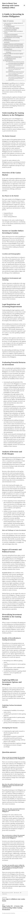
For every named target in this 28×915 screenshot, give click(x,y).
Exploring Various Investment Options (14, 57)
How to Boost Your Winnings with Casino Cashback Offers (10, 5)
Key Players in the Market (11, 29)
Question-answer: (9, 60)
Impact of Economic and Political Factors (13, 45)
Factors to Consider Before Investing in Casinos (13, 32)
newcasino (17, 892)
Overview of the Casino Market (11, 28)
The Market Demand (10, 26)
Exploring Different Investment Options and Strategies (13, 54)
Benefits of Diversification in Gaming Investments (13, 51)
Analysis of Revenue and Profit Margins (13, 44)
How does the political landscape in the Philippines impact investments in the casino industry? (15, 65)
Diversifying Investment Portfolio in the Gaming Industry (13, 48)
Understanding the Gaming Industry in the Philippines (13, 24)
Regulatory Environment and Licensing (14, 36)
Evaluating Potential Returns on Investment (11, 41)
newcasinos (4, 894)
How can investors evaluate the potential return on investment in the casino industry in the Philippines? (16, 73)
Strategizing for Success (11, 58)
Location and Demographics (12, 34)
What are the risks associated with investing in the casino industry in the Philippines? (16, 69)
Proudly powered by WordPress (8, 913)
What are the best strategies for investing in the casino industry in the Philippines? (16, 62)
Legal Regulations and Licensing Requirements (12, 38)
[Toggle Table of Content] (22, 21)
